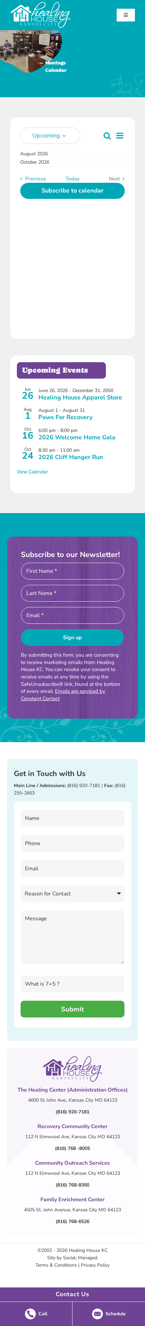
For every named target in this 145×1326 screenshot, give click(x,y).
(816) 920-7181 (83, 785)
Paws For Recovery (65, 417)
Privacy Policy (95, 1265)
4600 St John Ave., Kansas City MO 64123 (72, 1100)
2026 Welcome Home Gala (76, 437)
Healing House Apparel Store (80, 397)
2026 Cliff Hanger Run (70, 457)
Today (72, 178)
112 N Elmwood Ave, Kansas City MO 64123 (72, 1137)
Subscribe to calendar (72, 191)
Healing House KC (88, 1250)
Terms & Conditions (56, 1265)
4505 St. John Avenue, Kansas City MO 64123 (72, 1210)
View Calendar (32, 471)
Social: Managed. (80, 1258)
